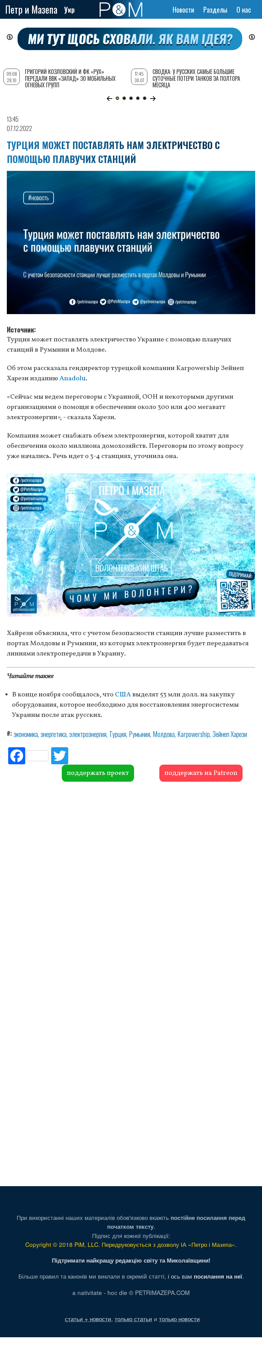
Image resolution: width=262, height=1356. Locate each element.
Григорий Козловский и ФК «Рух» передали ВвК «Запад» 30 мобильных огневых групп (70, 78)
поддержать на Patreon (200, 773)
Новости (183, 9)
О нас (243, 9)
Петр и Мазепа (31, 9)
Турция (117, 734)
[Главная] (121, 9)
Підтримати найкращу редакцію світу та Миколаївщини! (131, 1260)
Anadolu (72, 378)
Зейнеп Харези (230, 734)
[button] (109, 98)
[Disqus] (131, 885)
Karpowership (193, 734)
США (123, 694)
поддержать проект (98, 773)
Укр (69, 9)
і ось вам (205, 1276)
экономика (26, 734)
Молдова (164, 734)
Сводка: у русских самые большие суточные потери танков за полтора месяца (196, 78)
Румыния (139, 734)
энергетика (54, 734)
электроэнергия (87, 734)
